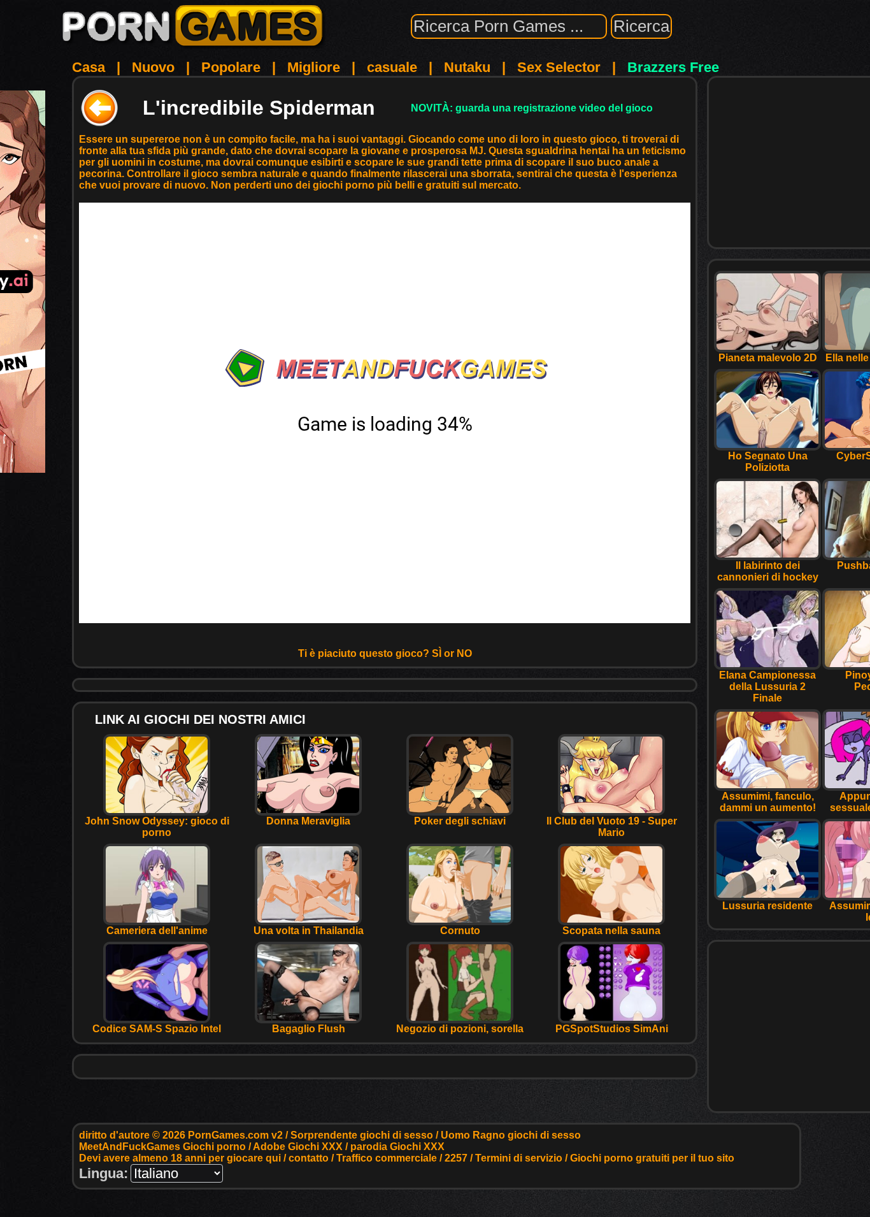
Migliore (313, 67)
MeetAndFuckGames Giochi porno (162, 1146)
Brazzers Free (673, 67)
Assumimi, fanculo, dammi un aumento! (768, 802)
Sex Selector (559, 67)
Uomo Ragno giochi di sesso (511, 1135)
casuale (392, 67)
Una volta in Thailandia (308, 930)
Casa (88, 67)
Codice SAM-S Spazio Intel (156, 1028)
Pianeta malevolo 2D (767, 357)
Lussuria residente (767, 905)
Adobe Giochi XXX (298, 1146)
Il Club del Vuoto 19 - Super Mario (611, 827)
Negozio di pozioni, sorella (460, 1028)
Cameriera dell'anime (157, 930)
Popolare (230, 67)
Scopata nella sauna (611, 930)
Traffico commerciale (386, 1158)
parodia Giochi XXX (397, 1146)
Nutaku (467, 67)
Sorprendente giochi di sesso (361, 1135)
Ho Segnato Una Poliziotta (768, 461)
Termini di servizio (518, 1158)
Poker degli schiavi (460, 821)
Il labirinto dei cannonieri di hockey (767, 571)
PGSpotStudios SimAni (611, 1028)
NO (464, 653)
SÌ (436, 653)
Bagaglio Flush (308, 1028)
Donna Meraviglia (308, 821)
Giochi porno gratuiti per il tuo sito (652, 1158)
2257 (456, 1158)
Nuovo (153, 67)
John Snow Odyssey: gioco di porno (157, 827)
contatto (309, 1158)
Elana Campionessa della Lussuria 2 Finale (767, 686)
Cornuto (460, 930)
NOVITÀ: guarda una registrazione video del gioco (532, 108)
